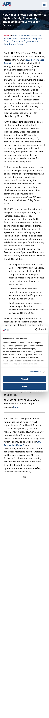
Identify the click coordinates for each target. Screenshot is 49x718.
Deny (24, 386)
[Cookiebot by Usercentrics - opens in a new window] (35, 330)
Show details (35, 372)
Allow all (24, 379)
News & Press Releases (24, 35)
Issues (7, 35)
